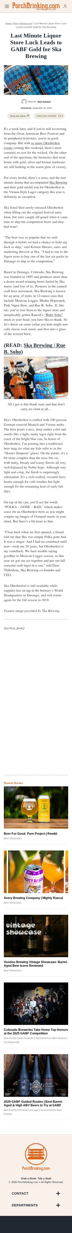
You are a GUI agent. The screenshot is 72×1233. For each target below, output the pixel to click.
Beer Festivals (26, 1038)
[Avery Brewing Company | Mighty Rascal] (36, 871)
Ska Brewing (58, 182)
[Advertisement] (36, 709)
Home (8, 23)
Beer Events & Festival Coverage (21, 1110)
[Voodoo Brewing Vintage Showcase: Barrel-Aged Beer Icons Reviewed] (36, 936)
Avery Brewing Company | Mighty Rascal (33, 898)
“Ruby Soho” (54, 314)
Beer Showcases (23, 23)
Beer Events (10, 1038)
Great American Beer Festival (51, 1038)
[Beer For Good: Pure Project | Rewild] (36, 807)
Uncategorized (11, 1042)
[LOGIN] (65, 6)
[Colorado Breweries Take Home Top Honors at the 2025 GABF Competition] (36, 1003)
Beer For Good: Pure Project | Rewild (30, 833)
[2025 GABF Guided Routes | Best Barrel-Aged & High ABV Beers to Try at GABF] (36, 1075)
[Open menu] (7, 6)
